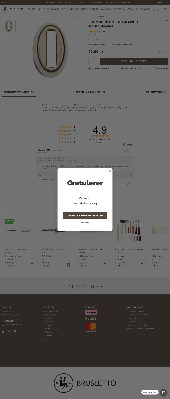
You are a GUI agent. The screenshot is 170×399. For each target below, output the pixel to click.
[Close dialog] (110, 171)
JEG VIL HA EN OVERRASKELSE (85, 215)
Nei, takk (85, 222)
